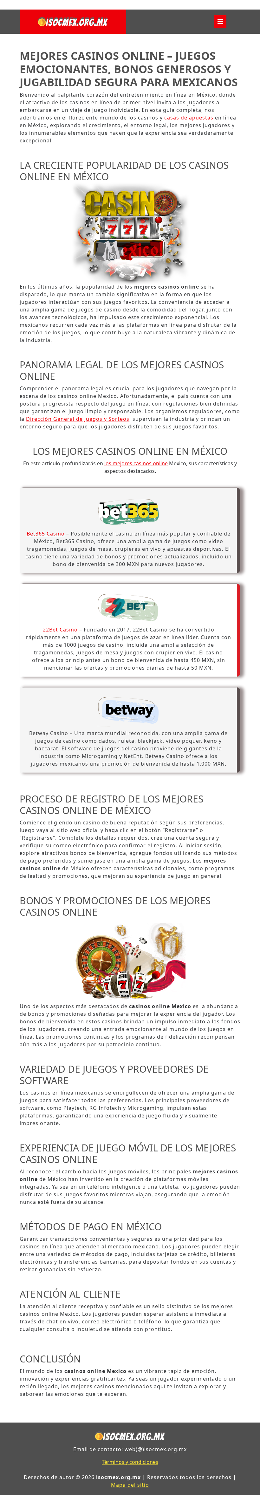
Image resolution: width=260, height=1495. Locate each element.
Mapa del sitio (130, 1484)
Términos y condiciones (130, 1461)
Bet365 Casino (46, 533)
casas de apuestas (188, 117)
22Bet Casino (60, 629)
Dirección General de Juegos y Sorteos (77, 418)
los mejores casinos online (136, 463)
